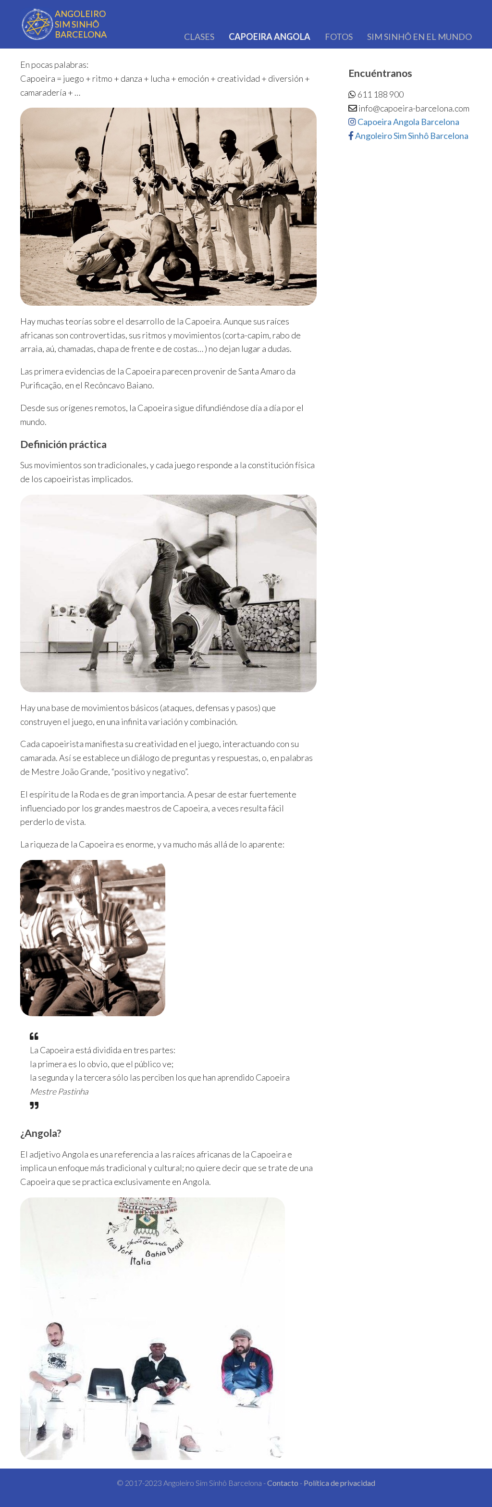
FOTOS (339, 36)
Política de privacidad (339, 1482)
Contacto (282, 1482)
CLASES (199, 36)
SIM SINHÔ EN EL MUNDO (419, 36)
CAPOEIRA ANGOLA (269, 36)
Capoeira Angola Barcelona (407, 121)
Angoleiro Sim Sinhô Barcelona (411, 135)
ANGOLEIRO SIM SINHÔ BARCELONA (81, 23)
